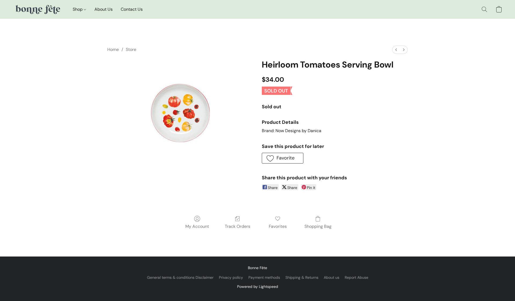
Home (113, 49)
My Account (197, 226)
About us (331, 277)
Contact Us (132, 9)
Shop (78, 9)
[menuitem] (396, 50)
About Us (103, 9)
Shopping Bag (318, 226)
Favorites (278, 226)
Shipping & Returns (301, 277)
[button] (37, 9)
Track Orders (237, 226)
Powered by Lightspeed (257, 286)
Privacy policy (231, 277)
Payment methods (264, 277)
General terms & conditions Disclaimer (180, 277)
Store (131, 49)
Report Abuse (356, 277)
